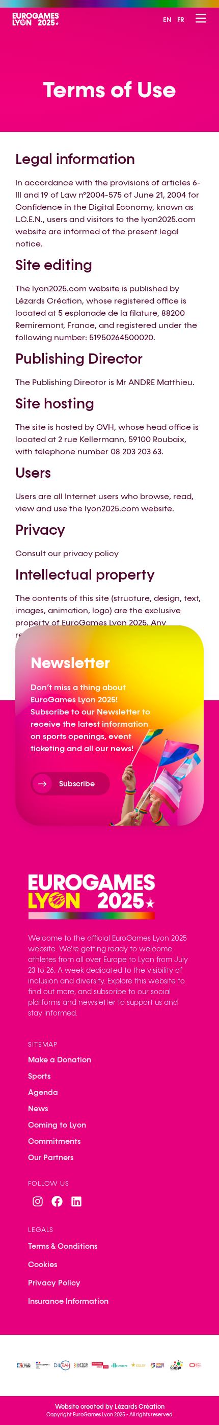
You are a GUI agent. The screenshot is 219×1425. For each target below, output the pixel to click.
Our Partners (50, 1157)
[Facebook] (57, 1201)
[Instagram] (37, 1201)
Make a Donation (59, 1059)
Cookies (42, 1264)
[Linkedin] (76, 1201)
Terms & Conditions (62, 1246)
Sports (39, 1076)
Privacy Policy (54, 1282)
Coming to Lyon (57, 1125)
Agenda (43, 1092)
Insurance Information (68, 1301)
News (38, 1108)
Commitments (54, 1141)
